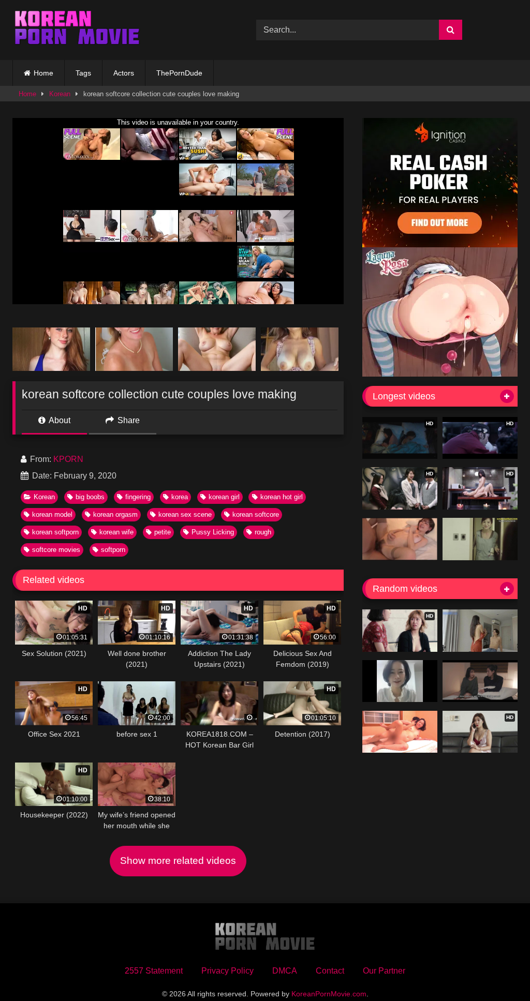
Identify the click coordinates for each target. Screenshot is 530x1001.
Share (127, 420)
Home (43, 73)
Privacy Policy (227, 970)
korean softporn (55, 532)
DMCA (284, 970)
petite (162, 532)
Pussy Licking (213, 532)
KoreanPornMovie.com (328, 994)
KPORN (68, 459)
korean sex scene (185, 514)
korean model (52, 514)
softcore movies (56, 550)
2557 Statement (154, 970)
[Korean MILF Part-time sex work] (480, 539)
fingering (138, 497)
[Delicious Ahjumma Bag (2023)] (399, 732)
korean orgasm (115, 514)
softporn (113, 550)
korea (179, 497)
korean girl (224, 497)
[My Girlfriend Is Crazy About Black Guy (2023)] (480, 681)
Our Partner (384, 970)
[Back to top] (498, 970)
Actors (123, 73)
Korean (59, 94)
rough (263, 532)
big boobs (90, 497)
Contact (330, 970)
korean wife (116, 532)
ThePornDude (179, 73)
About (58, 420)
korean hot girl (281, 497)
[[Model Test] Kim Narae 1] (399, 681)
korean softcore (255, 514)
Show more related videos (178, 860)
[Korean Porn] (118, 30)
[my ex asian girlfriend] (480, 630)
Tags (83, 73)
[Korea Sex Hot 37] (399, 539)
